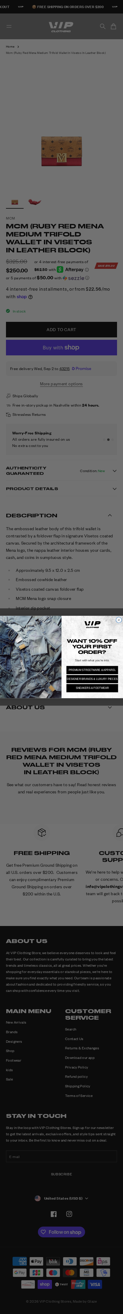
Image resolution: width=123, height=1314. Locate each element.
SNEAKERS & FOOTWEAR (92, 688)
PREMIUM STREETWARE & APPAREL (92, 670)
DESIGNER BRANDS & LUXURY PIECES (92, 679)
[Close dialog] (119, 620)
